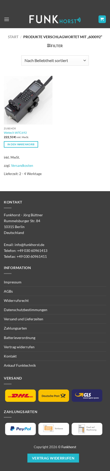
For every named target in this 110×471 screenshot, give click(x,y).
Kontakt (10, 356)
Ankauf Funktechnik (20, 365)
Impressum (12, 282)
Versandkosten (22, 165)
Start (13, 37)
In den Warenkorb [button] (21, 144)
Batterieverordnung (19, 337)
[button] (6, 19)
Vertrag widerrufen (19, 347)
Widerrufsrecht (16, 300)
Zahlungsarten (15, 328)
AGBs (8, 291)
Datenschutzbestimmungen (25, 310)
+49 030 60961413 (32, 250)
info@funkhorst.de (29, 244)
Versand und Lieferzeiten (23, 319)
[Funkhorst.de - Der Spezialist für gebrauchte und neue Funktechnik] (55, 19)
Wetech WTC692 (15, 133)
